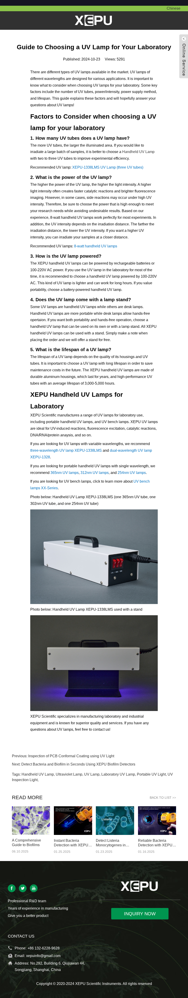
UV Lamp (92, 774)
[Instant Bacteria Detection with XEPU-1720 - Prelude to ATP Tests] (73, 820)
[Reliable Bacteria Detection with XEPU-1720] (157, 820)
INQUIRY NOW (140, 913)
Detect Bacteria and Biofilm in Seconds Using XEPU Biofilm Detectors (78, 764)
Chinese (173, 8)
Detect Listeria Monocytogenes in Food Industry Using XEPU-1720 (112, 843)
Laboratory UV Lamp (118, 774)
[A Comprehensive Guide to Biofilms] (31, 820)
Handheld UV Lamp (138, 152)
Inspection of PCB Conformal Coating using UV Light (71, 756)
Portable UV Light (151, 774)
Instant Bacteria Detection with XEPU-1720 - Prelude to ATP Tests (72, 843)
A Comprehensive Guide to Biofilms (26, 842)
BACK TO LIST (163, 797)
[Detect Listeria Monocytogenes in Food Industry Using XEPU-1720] (115, 820)
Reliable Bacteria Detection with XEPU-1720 (156, 843)
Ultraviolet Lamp (69, 774)
